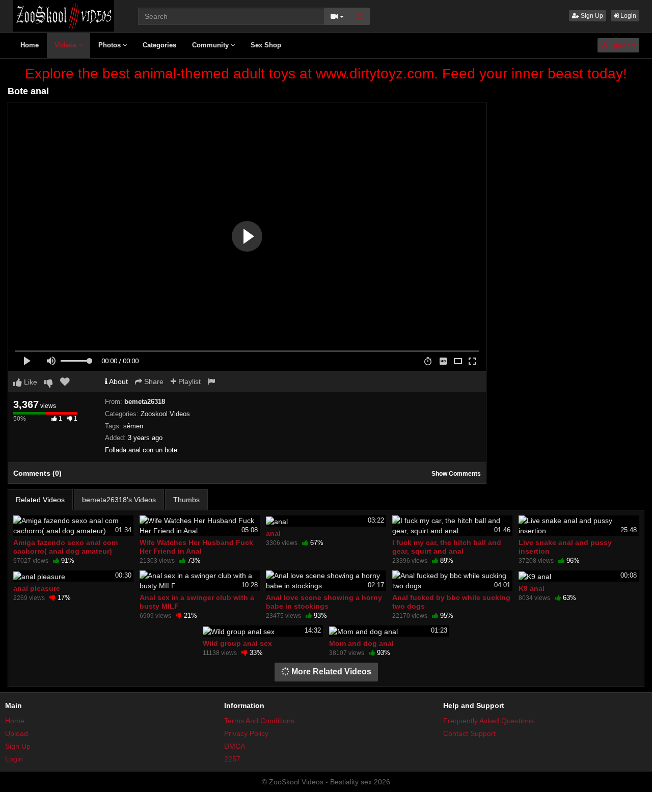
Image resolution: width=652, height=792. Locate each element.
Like (29, 382)
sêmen (133, 426)
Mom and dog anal (361, 643)
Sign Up (591, 15)
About (117, 381)
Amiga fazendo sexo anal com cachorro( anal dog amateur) (65, 546)
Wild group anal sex (237, 643)
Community (211, 45)
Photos (110, 45)
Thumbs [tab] (186, 500)
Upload (621, 45)
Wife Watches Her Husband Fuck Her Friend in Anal (196, 546)
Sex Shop (266, 45)
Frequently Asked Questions (488, 721)
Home (29, 45)
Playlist (188, 381)
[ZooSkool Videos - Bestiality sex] (63, 15)
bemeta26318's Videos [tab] (119, 500)
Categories (159, 45)
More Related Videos (330, 671)
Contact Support (469, 733)
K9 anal (532, 588)
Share (153, 381)
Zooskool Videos (165, 414)
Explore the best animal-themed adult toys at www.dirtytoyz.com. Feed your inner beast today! (326, 73)
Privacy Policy (246, 733)
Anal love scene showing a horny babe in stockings (324, 601)
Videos (66, 45)
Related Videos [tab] (40, 500)
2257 (232, 759)
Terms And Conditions (259, 721)
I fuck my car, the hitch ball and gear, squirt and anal (446, 546)
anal (273, 533)
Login (627, 15)
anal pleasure (36, 588)
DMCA (234, 746)
